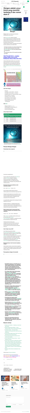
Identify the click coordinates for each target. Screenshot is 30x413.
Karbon (12, 306)
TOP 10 (20, 3)
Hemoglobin (8, 218)
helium (11, 49)
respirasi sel (10, 291)
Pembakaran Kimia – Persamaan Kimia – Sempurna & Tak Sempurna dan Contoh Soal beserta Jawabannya (13, 331)
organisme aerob (14, 292)
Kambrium (15, 302)
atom (6, 103)
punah (12, 288)
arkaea (10, 273)
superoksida (7, 232)
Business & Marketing (12, 357)
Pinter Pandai (9, 359)
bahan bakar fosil (12, 312)
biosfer (14, 295)
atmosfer (8, 272)
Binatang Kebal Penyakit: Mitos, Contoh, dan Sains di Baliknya (14, 383)
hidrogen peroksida (15, 232)
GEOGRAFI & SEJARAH (8, 3)
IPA (4, 362)
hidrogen (6, 49)
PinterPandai (3, 389)
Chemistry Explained (12, 352)
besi (8, 279)
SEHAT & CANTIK (18, 4)
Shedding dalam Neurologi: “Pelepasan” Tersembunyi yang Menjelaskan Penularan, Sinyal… (5, 384)
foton (9, 188)
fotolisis (17, 176)
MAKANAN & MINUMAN (23, 4)
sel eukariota (18, 298)
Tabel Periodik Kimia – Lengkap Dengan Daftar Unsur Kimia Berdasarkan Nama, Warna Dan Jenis (13, 57)
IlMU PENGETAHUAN (15, 3)
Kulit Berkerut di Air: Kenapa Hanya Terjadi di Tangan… (24, 383)
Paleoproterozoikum (11, 276)
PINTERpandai (15, 1)
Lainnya (7, 357)
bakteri (15, 273)
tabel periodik (8, 37)
